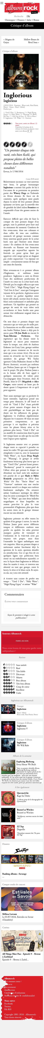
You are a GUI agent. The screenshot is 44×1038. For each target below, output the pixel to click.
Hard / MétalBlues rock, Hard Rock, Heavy (27, 714)
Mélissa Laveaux (9, 914)
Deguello (21, 829)
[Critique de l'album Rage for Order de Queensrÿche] (8, 804)
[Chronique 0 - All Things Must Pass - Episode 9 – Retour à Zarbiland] (22, 943)
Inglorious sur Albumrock (22, 700)
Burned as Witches (25, 809)
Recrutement (10, 987)
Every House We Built (26, 764)
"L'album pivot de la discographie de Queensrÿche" (29, 800)
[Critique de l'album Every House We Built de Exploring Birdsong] (8, 773)
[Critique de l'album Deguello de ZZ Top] (8, 838)
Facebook (8, 1003)
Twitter (7, 1006)
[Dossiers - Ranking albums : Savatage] (22, 870)
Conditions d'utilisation (14, 992)
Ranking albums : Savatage (14, 874)
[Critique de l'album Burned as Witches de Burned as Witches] (8, 821)
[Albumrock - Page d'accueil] (22, 13)
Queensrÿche (23, 793)
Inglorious (18, 95)
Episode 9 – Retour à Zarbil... (15, 959)
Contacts (8, 984)
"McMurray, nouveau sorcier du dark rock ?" (29, 817)
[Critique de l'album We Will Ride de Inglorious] (8, 751)
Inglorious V (22, 728)
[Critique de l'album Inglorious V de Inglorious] (8, 734)
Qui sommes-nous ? (12, 981)
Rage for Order (23, 796)
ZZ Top (20, 826)
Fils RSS (7, 1009)
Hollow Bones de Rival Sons (31, 41)
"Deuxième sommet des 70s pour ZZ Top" (28, 834)
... (3, 876)
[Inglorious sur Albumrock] (8, 713)
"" (22, 777)
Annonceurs (9, 990)
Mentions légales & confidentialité (19, 995)
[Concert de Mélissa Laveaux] (22, 910)
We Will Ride (23, 745)
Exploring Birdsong (25, 761)
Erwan (6, 171)
